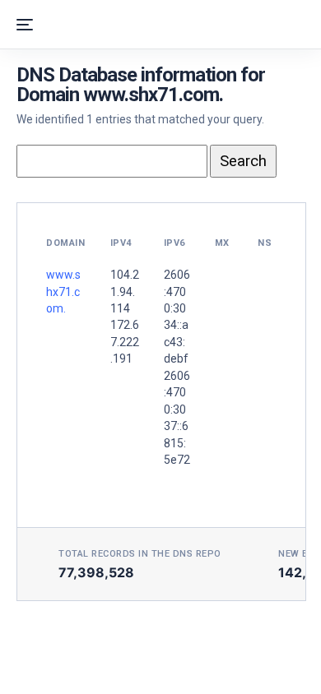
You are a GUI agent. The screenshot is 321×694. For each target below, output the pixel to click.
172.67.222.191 (124, 341)
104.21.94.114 (124, 291)
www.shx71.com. (63, 291)
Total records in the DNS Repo (139, 553)
